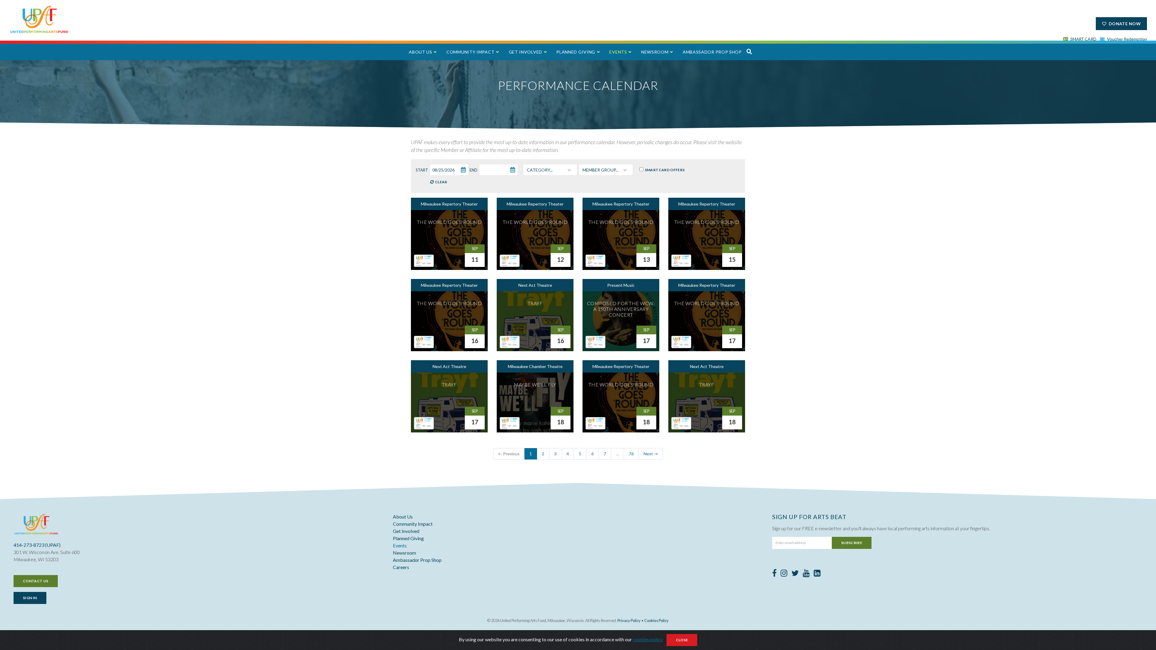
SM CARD (1082, 39)
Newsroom (655, 51)
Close (682, 640)
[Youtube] (806, 574)
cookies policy (648, 639)
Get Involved (525, 51)
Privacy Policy (629, 620)
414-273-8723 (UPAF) (37, 545)
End (473, 170)
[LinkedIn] (817, 574)
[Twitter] (795, 574)
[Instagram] (784, 574)
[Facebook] (774, 574)
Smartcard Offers (664, 170)
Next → (651, 453)
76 (631, 453)
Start (422, 170)
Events (618, 51)
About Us (420, 51)
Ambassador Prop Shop (712, 51)
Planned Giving (575, 51)
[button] (749, 51)
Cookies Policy (656, 620)
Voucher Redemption (1126, 39)
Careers (401, 567)
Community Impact (470, 51)
